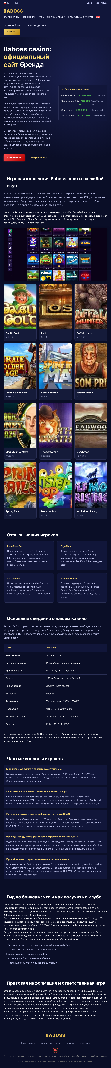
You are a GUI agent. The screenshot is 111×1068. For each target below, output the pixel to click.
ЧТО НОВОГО (29, 17)
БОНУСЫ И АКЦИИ (56, 17)
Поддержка (84, 1043)
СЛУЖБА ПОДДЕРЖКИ (35, 25)
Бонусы (70, 1043)
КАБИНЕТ (12, 32)
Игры (58, 1043)
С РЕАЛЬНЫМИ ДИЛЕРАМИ (83, 17)
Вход (89, 3)
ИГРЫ (41, 17)
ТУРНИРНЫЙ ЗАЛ (12, 25)
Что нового (46, 1043)
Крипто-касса (28, 1043)
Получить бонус (39, 157)
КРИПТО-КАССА (12, 17)
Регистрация (101, 3)
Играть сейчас (14, 157)
